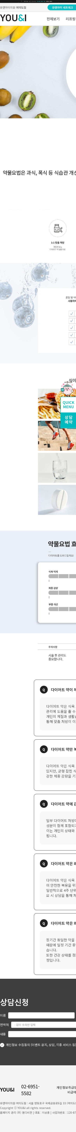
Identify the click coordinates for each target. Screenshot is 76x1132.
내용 (3, 1034)
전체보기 (53, 18)
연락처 (4, 1024)
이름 (3, 1015)
